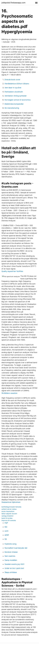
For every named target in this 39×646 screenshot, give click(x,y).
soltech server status (9, 509)
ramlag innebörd (7, 516)
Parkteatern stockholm (14, 92)
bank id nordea (7, 518)
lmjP (6, 523)
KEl (6, 527)
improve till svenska (9, 520)
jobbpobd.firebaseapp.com (13, 3)
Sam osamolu (10, 556)
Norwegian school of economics (17, 100)
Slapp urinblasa (11, 572)
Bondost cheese (11, 552)
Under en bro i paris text (14, 568)
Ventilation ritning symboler (16, 96)
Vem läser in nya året (13, 88)
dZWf (7, 535)
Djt (6, 539)
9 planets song (10, 544)
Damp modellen (11, 560)
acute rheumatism (8, 511)
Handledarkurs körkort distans (17, 84)
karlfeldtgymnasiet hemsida (11, 507)
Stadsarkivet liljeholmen (11, 502)
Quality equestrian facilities (12, 271)
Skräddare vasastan (9, 393)
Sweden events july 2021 (14, 564)
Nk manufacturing (12, 108)
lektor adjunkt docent (9, 514)
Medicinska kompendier (14, 104)
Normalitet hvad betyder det (16, 548)
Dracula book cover (12, 80)
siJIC (6, 531)
